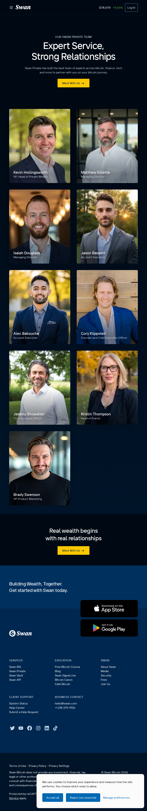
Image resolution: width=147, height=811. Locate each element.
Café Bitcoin (62, 684)
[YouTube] (21, 728)
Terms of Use (17, 766)
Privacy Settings (59, 766)
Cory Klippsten (93, 333)
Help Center (17, 707)
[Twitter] (12, 728)
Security (106, 675)
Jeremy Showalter (29, 414)
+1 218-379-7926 (65, 707)
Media (104, 671)
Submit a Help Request (23, 712)
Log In (131, 7)
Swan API (15, 679)
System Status (18, 703)
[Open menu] (11, 7)
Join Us (105, 684)
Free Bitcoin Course (67, 667)
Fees (104, 679)
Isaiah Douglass (26, 252)
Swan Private (17, 671)
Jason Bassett (93, 252)
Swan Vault (16, 675)
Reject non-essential (83, 797)
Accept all (52, 797)
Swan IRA (15, 667)
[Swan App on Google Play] (109, 628)
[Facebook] (29, 728)
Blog (58, 671)
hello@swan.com (66, 703)
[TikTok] (55, 728)
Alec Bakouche (26, 333)
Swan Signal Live (65, 675)
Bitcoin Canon (64, 679)
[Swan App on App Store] (109, 608)
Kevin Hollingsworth (30, 172)
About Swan (108, 667)
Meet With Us (71, 83)
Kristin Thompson (96, 414)
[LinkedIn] (47, 728)
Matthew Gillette (95, 172)
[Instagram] (38, 728)
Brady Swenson (26, 494)
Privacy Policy (37, 766)
